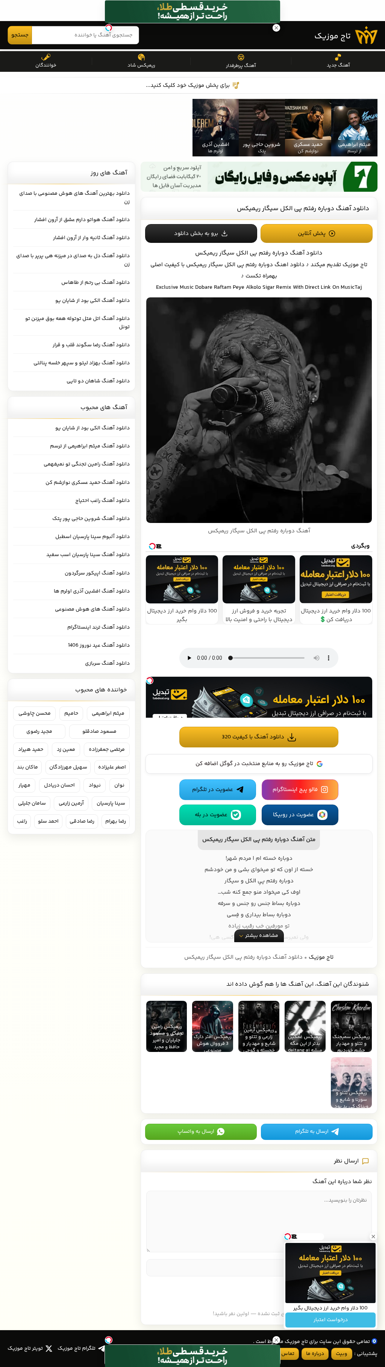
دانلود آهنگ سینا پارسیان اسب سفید (88, 555)
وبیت (341, 1354)
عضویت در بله (211, 815)
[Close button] (373, 1236)
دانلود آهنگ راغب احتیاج (102, 501)
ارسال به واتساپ (195, 1132)
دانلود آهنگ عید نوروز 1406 (99, 645)
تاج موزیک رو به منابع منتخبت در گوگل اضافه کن (254, 763)
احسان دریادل (59, 785)
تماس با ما (282, 1354)
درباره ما (315, 1354)
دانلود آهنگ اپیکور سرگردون (97, 573)
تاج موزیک (332, 36)
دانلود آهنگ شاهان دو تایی (98, 381)
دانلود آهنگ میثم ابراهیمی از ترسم (90, 446)
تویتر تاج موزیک (25, 1348)
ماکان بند (27, 767)
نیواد (95, 785)
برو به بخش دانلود (196, 233)
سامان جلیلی (32, 803)
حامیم (71, 713)
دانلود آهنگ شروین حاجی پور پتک (91, 519)
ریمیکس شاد (141, 65)
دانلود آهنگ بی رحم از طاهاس (95, 283)
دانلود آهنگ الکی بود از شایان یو (92, 301)
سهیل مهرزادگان (68, 767)
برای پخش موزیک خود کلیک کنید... (188, 85)
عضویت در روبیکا (293, 815)
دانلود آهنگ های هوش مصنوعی (92, 609)
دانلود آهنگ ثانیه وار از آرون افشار (91, 238)
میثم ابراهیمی (108, 713)
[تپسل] (149, 680)
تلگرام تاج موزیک (76, 1348)
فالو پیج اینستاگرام (295, 789)
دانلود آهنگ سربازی (107, 663)
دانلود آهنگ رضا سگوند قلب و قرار (91, 345)
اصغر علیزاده (112, 767)
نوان (119, 785)
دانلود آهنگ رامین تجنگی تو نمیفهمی (87, 464)
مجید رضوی (39, 731)
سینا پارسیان (111, 803)
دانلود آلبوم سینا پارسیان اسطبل (92, 537)
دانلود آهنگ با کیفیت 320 (253, 737)
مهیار (24, 785)
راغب (22, 821)
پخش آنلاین (312, 233)
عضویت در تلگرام (212, 789)
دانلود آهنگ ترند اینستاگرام (98, 627)
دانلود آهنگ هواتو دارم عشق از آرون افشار (82, 220)
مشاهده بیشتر (261, 936)
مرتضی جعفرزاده (107, 750)
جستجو (20, 35)
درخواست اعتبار (331, 1320)
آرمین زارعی (71, 803)
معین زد (66, 750)
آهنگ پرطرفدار (241, 66)
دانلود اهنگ (289, 265)
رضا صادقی (82, 821)
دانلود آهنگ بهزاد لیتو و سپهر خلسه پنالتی (81, 363)
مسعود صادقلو (99, 731)
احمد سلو (48, 821)
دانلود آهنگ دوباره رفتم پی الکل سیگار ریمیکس (303, 209)
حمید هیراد (30, 750)
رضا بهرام (115, 821)
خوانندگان (45, 65)
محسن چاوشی (34, 713)
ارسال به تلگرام (312, 1132)
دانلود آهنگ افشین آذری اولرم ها (92, 591)
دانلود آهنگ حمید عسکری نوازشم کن (87, 483)
